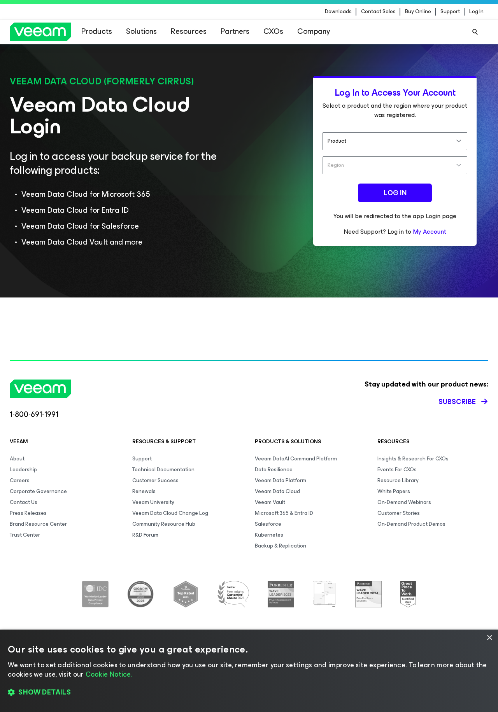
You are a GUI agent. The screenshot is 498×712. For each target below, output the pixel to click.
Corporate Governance (38, 491)
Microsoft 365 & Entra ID (284, 513)
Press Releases (28, 513)
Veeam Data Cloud (277, 491)
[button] (249, 692)
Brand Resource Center (38, 524)
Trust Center (25, 534)
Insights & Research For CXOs (413, 458)
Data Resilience (274, 469)
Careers (20, 480)
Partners (235, 31)
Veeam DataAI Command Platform (296, 458)
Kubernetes (269, 534)
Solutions (141, 31)
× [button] (489, 638)
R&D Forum (145, 534)
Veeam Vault (270, 502)
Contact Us (23, 502)
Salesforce (268, 524)
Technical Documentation (163, 469)
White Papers (393, 491)
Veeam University (153, 502)
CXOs (273, 31)
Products (96, 31)
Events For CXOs (397, 469)
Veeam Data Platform (280, 480)
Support (450, 12)
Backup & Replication (280, 545)
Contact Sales (378, 12)
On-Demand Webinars (404, 502)
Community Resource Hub (163, 524)
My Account (429, 231)
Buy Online (418, 12)
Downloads (338, 12)
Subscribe (457, 402)
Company (313, 31)
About (17, 458)
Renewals (144, 491)
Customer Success (155, 480)
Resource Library (398, 480)
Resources (189, 31)
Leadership (23, 469)
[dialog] (249, 671)
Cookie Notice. (109, 674)
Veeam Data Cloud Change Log (170, 513)
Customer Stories (398, 513)
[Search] (475, 32)
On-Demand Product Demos (411, 524)
